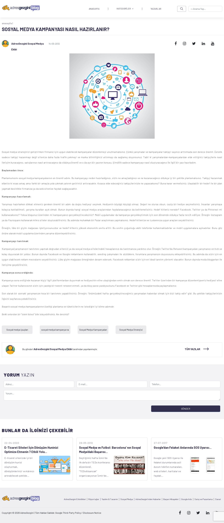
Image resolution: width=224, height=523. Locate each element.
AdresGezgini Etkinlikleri (75, 499)
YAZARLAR (156, 9)
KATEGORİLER (124, 9)
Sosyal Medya (126, 499)
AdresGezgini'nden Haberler (148, 499)
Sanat (218, 499)
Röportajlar (93, 499)
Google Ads (186, 499)
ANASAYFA (94, 9)
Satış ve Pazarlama (203, 499)
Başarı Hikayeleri (171, 499)
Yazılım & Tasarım (110, 499)
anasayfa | (7, 23)
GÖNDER (185, 408)
